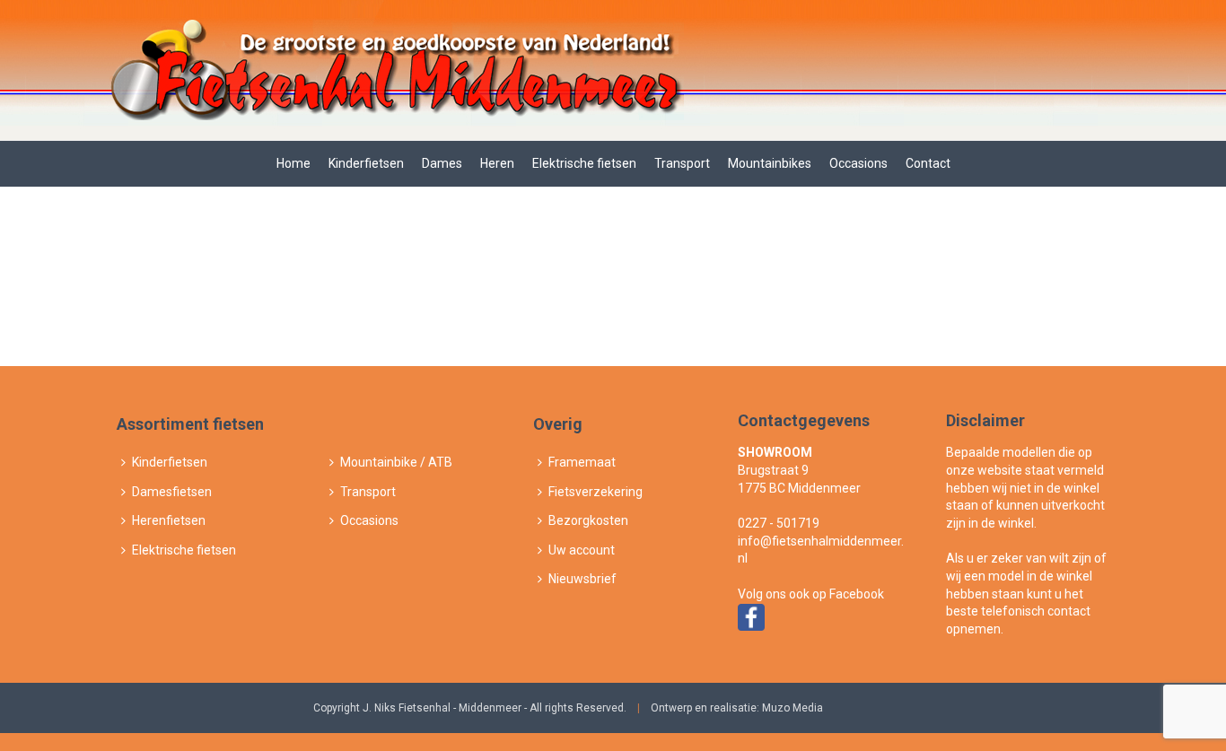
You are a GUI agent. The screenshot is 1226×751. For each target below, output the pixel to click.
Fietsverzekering (595, 492)
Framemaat (582, 462)
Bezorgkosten (588, 520)
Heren (497, 163)
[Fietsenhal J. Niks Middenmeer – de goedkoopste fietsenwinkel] (394, 70)
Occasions (858, 163)
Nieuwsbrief (582, 579)
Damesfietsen (172, 492)
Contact (928, 163)
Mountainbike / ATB (396, 462)
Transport (682, 163)
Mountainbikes (769, 163)
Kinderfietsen (366, 163)
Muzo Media (792, 708)
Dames (442, 163)
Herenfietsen (169, 520)
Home (293, 163)
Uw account (581, 550)
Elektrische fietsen (584, 163)
